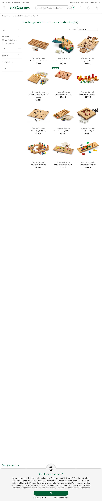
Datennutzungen (19, 480)
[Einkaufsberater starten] (72, 7)
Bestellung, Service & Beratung (85, 2)
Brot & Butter (16, 2)
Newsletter (25, 2)
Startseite (5, 16)
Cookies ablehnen (40, 497)
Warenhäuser (6, 2)
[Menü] (3, 7)
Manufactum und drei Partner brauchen (29, 478)
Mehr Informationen (61, 497)
